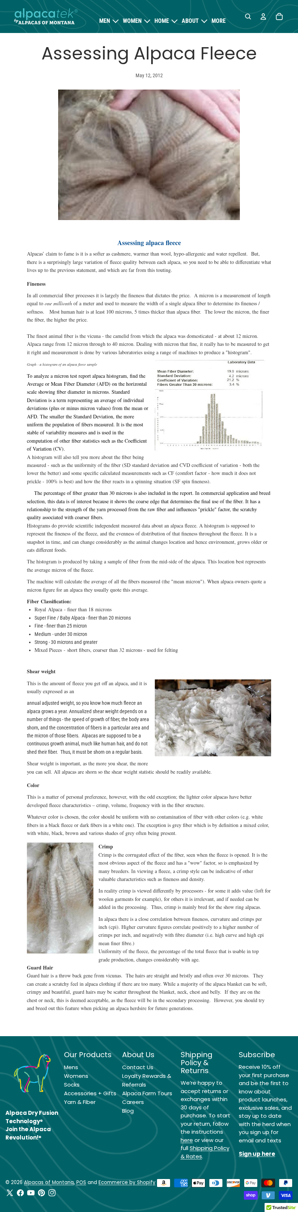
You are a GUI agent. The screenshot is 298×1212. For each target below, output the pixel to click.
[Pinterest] (41, 1192)
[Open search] (248, 17)
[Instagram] (52, 1192)
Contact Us (137, 1067)
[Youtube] (31, 1192)
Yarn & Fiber (80, 1102)
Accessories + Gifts (90, 1093)
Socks (72, 1084)
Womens (76, 1076)
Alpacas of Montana (49, 1182)
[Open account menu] (263, 17)
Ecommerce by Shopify (127, 1182)
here (187, 1140)
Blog (128, 1110)
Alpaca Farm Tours (147, 1093)
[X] (9, 1192)
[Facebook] (20, 1192)
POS (81, 1182)
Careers (133, 1102)
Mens (71, 1067)
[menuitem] (218, 21)
